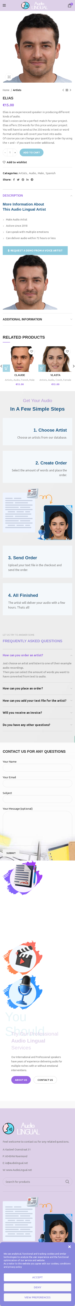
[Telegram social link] (32, 179)
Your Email (9, 777)
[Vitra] (20, 1104)
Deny (37, 1287)
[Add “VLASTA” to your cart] (42, 368)
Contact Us (45, 1080)
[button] (69, 1247)
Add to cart (31, 152)
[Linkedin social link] (27, 179)
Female (67, 379)
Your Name (10, 761)
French (24, 379)
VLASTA (55, 375)
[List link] (37, 1163)
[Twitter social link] (18, 179)
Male (41, 173)
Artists (17, 90)
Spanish (51, 173)
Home (6, 90)
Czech (59, 379)
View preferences (37, 1297)
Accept (37, 1277)
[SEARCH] (67, 1181)
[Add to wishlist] (31, 351)
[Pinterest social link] (23, 179)
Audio (32, 173)
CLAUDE (19, 375)
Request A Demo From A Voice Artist (37, 250)
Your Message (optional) (18, 808)
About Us (21, 1080)
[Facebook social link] (14, 179)
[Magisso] (54, 1104)
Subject (7, 793)
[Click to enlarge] (9, 77)
